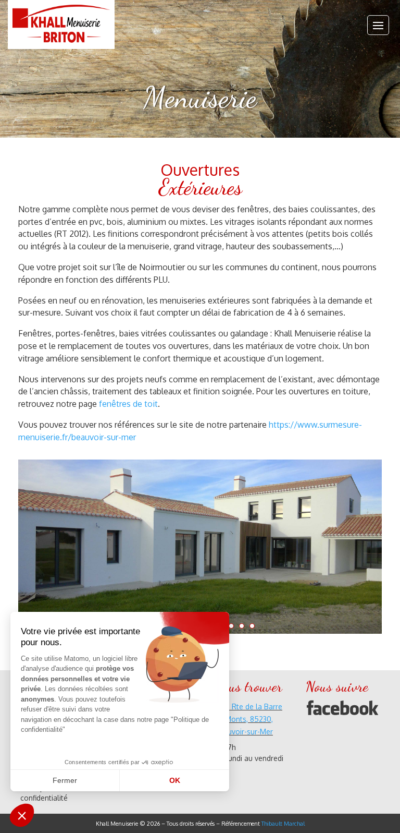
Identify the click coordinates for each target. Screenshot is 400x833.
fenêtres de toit (128, 404)
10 (241, 626)
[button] (21, 815)
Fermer (65, 780)
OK (174, 780)
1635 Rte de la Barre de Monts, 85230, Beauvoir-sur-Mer (248, 719)
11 (252, 626)
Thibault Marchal (283, 823)
